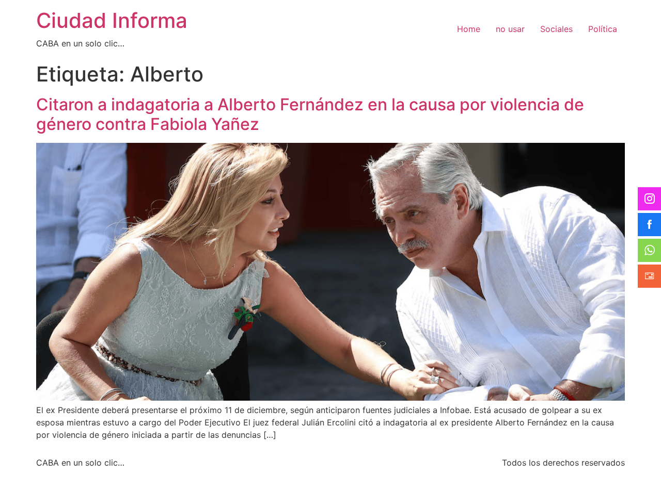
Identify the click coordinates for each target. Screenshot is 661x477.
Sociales (556, 29)
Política (602, 29)
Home (468, 29)
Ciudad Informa (111, 20)
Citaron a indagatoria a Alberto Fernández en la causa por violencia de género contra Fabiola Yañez (310, 114)
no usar (510, 29)
